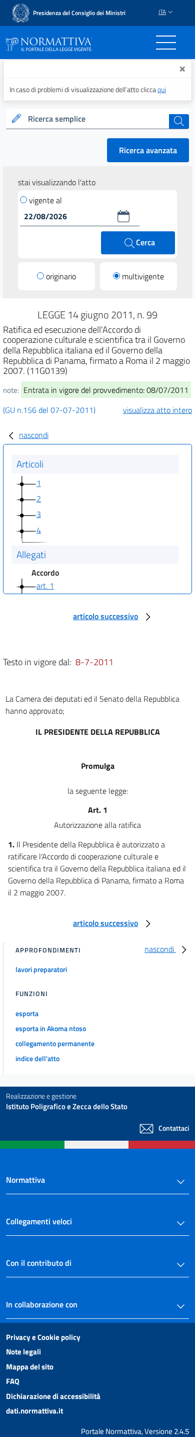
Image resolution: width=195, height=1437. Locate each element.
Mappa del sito (30, 1366)
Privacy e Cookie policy (43, 1337)
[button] (124, 216)
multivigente (143, 276)
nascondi (33, 435)
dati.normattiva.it (34, 1410)
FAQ (13, 1381)
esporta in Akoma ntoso (51, 1028)
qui (162, 89)
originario (61, 276)
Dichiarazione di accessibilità (53, 1396)
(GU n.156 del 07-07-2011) (49, 410)
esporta (27, 1013)
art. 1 (45, 586)
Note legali (23, 1351)
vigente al (45, 200)
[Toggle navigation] (166, 42)
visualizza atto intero (157, 410)
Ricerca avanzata (148, 150)
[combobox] (97, 119)
